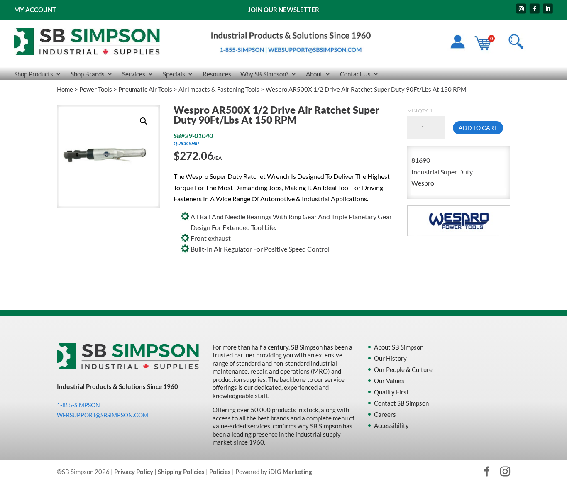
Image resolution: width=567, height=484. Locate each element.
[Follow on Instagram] (521, 9)
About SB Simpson (398, 347)
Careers (385, 414)
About (314, 74)
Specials (174, 74)
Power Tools (95, 89)
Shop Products (33, 74)
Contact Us (355, 74)
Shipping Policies (181, 471)
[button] (143, 121)
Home (65, 89)
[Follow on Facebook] (535, 9)
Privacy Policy (133, 471)
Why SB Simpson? (264, 74)
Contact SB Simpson (401, 403)
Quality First (391, 392)
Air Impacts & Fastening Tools (218, 89)
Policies (220, 471)
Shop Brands (88, 74)
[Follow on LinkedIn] (548, 9)
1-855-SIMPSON (78, 404)
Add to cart (478, 127)
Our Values (389, 380)
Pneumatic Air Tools (145, 89)
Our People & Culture (403, 369)
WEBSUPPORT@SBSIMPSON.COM (102, 414)
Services (133, 74)
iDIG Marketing (290, 471)
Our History (390, 358)
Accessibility (391, 425)
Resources (217, 74)
